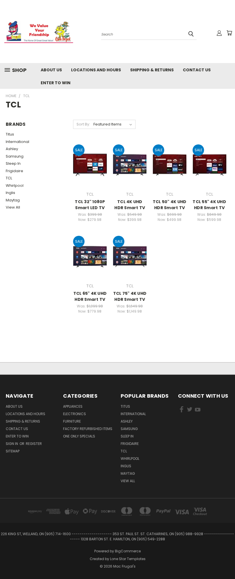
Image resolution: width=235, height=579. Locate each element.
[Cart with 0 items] (229, 33)
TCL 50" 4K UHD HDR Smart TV (170, 205)
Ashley (12, 149)
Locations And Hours (96, 70)
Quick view (90, 153)
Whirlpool (14, 185)
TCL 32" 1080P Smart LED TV (90, 205)
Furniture (72, 421)
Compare (88, 164)
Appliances (73, 406)
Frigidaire (14, 171)
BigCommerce (128, 551)
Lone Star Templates (128, 558)
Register (34, 443)
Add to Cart (90, 175)
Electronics (74, 413)
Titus (10, 134)
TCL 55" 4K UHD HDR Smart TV (209, 205)
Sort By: (83, 124)
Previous (226, 561)
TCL (9, 178)
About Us (51, 70)
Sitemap (12, 451)
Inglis (10, 192)
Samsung (14, 156)
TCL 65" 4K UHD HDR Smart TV (90, 296)
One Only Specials (79, 436)
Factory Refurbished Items (87, 428)
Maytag (13, 200)
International (17, 141)
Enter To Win (55, 83)
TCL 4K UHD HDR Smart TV (129, 205)
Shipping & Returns (152, 70)
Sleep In (13, 163)
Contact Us (197, 70)
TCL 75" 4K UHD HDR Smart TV (130, 296)
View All (13, 207)
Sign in (12, 443)
